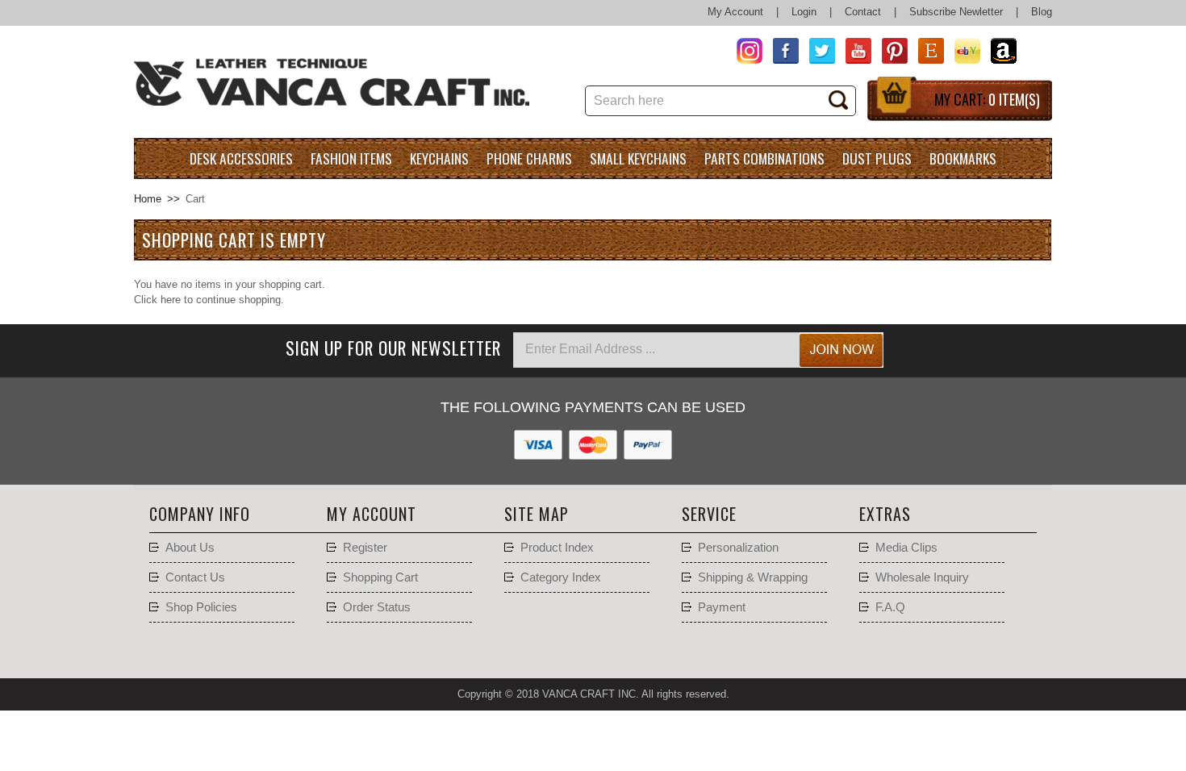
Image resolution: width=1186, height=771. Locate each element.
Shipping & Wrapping (753, 577)
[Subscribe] (841, 350)
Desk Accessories (241, 158)
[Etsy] (926, 53)
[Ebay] (962, 53)
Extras (885, 514)
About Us (190, 547)
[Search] (844, 101)
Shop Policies (201, 607)
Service (709, 514)
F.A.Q (890, 607)
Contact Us (195, 577)
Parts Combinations (764, 158)
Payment (721, 607)
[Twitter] (817, 53)
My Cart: (987, 99)
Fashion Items (351, 158)
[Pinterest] (889, 53)
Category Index (560, 577)
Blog (1041, 12)
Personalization (738, 547)
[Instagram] (744, 53)
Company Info (199, 514)
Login (803, 12)
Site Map (536, 514)
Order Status (377, 607)
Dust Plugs (877, 158)
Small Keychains (638, 158)
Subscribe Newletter (956, 12)
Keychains (439, 158)
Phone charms (529, 158)
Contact (863, 12)
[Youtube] (853, 53)
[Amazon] (998, 53)
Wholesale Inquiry (922, 577)
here (171, 300)
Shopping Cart (380, 577)
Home (147, 199)
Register (365, 547)
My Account (735, 12)
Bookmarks (962, 158)
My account (371, 514)
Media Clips (906, 547)
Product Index (557, 547)
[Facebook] (780, 53)
